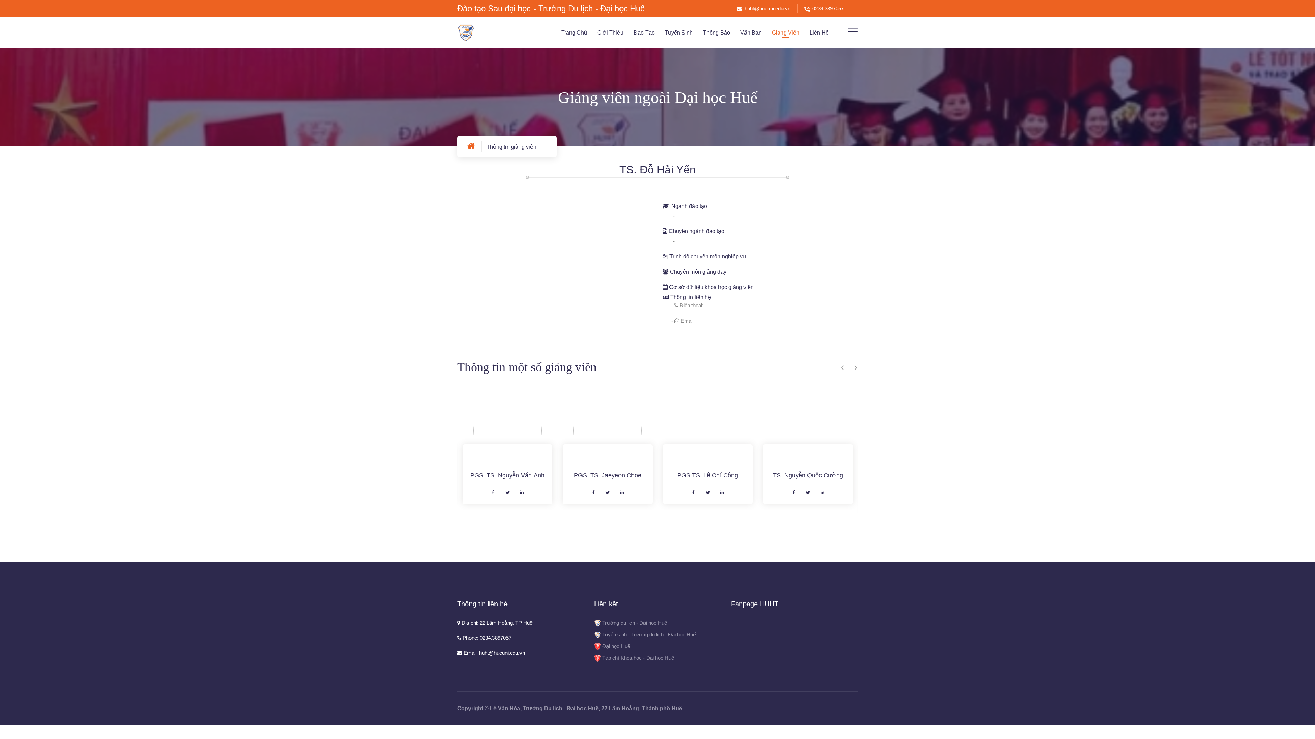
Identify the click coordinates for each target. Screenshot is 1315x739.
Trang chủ (574, 33)
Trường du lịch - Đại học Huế (634, 623)
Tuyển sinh (679, 33)
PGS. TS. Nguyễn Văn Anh (507, 475)
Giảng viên (785, 33)
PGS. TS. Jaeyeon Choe (607, 475)
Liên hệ (819, 33)
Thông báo (716, 33)
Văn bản (751, 33)
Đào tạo (644, 33)
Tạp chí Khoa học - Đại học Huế (638, 658)
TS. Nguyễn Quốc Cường (808, 475)
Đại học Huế (616, 646)
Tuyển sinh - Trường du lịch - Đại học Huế (649, 634)
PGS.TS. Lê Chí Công (707, 475)
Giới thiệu (610, 33)
